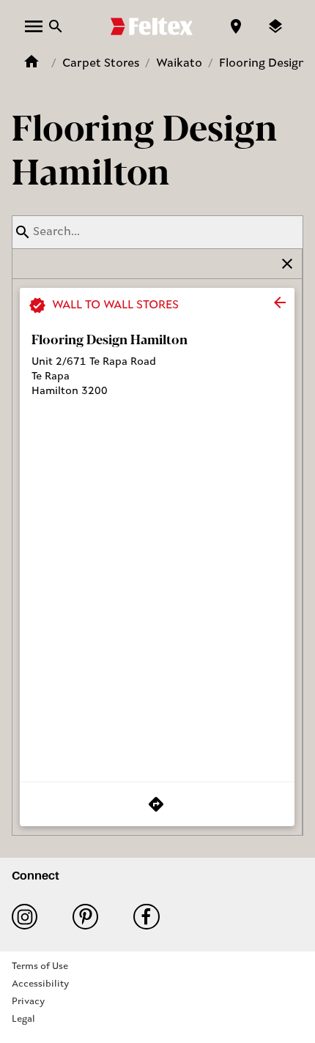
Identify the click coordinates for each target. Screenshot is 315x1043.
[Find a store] (236, 26)
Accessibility (40, 984)
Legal (23, 1019)
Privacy (28, 1001)
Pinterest (91, 916)
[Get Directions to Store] (157, 804)
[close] (279, 302)
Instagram (30, 916)
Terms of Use (40, 966)
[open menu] (34, 26)
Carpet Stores (100, 64)
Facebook (152, 916)
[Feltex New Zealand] (152, 26)
